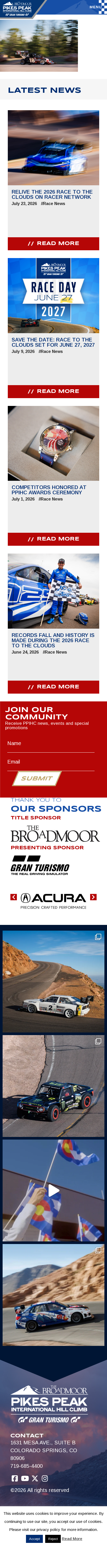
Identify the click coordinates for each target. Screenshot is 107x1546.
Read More (72, 1538)
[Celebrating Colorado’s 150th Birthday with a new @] (53, 1190)
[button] (13, 897)
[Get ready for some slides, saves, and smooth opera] (53, 1086)
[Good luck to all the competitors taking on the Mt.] (53, 981)
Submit (37, 779)
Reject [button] (53, 1539)
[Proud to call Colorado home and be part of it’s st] (53, 1295)
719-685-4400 (26, 1466)
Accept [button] (34, 1539)
